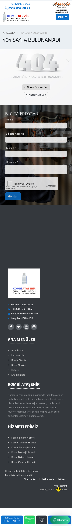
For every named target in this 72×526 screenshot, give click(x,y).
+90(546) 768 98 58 (22, 309)
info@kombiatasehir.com (24, 313)
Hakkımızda (17, 355)
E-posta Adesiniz (15, 134)
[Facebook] (11, 327)
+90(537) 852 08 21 (22, 304)
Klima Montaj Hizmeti (23, 452)
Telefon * (11, 148)
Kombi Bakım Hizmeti (23, 437)
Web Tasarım (60, 486)
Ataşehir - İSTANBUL (22, 318)
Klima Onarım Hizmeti (23, 462)
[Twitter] (19, 327)
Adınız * (10, 119)
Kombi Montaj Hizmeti (23, 447)
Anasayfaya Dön (37, 95)
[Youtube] (26, 327)
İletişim (15, 370)
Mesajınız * (12, 162)
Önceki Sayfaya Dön (37, 87)
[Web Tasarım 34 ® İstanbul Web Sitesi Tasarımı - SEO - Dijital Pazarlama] (53, 490)
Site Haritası (18, 375)
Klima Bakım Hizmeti (22, 457)
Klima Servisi (18, 365)
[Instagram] (34, 327)
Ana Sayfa (17, 350)
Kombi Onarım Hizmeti (23, 442)
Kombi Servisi (18, 360)
